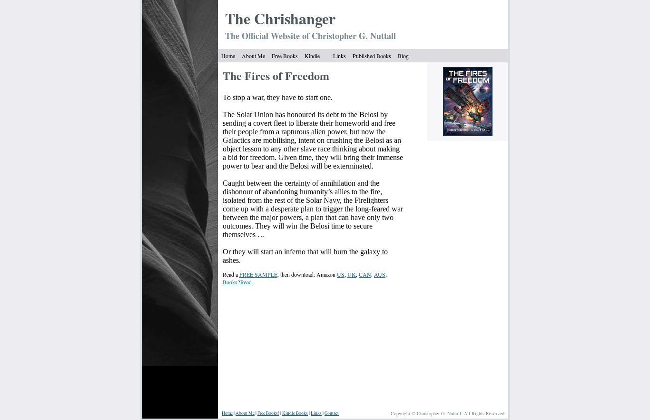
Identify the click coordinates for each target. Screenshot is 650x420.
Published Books (372, 56)
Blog (403, 56)
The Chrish (262, 18)
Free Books (285, 56)
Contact (332, 413)
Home (228, 56)
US (341, 274)
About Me (253, 56)
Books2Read (237, 282)
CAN (365, 274)
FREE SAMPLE (258, 274)
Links (339, 56)
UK (351, 274)
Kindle (312, 56)
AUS (379, 274)
